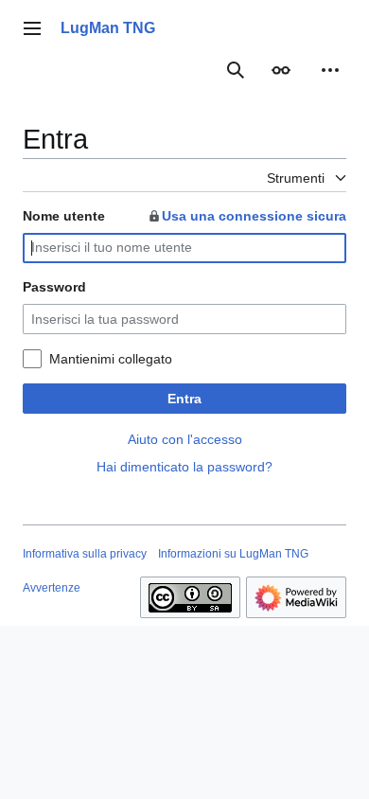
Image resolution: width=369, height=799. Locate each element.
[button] (32, 28)
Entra (184, 398)
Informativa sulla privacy (85, 553)
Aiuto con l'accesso (185, 439)
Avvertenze (51, 588)
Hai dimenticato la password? (184, 466)
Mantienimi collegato (110, 358)
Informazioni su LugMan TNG (233, 553)
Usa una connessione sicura (254, 215)
